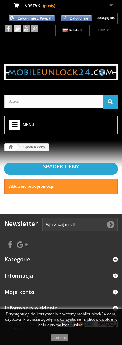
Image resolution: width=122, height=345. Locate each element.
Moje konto (19, 291)
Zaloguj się (106, 18)
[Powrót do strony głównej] (10, 147)
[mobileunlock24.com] (61, 72)
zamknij (59, 337)
